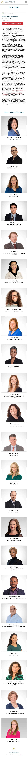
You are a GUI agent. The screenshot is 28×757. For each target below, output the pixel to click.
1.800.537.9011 (14, 750)
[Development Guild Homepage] (7, 3)
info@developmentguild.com (14, 752)
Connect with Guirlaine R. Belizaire (12, 23)
